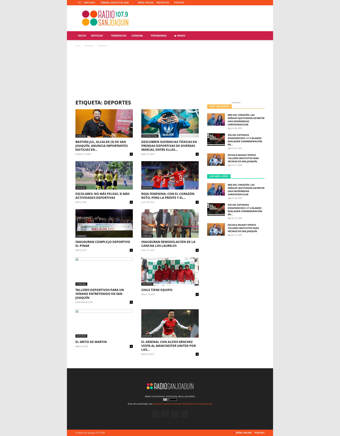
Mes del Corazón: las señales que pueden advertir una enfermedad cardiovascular (246, 119)
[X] (256, 2)
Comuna (137, 35)
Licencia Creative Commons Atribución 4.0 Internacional (182, 403)
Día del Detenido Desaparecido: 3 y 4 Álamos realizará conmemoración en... (245, 139)
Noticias (97, 35)
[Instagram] (250, 2)
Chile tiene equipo (156, 290)
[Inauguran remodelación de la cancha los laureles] (170, 223)
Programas (159, 35)
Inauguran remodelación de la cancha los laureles (168, 244)
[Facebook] (244, 2)
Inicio (82, 35)
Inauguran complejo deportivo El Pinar (102, 244)
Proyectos (162, 2)
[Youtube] (262, 2)
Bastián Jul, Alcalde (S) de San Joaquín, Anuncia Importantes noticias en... (101, 146)
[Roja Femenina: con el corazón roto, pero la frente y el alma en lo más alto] (170, 175)
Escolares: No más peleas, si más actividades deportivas (102, 196)
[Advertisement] (170, 74)
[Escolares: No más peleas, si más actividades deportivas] (104, 175)
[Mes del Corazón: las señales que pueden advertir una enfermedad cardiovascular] (216, 119)
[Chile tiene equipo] (170, 271)
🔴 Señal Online (144, 2)
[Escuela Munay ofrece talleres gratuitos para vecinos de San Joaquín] (216, 159)
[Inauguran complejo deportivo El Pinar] (104, 223)
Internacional (149, 136)
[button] (260, 36)
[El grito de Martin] (104, 323)
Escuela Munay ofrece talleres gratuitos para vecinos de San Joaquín (243, 158)
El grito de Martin (91, 342)
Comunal (81, 136)
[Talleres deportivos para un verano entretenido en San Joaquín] (104, 271)
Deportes (147, 188)
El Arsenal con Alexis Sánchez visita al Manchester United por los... (168, 346)
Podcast (179, 2)
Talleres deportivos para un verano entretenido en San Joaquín (99, 294)
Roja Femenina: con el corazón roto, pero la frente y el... (167, 196)
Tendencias (118, 35)
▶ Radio (180, 35)
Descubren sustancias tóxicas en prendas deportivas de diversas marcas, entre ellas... (169, 146)
